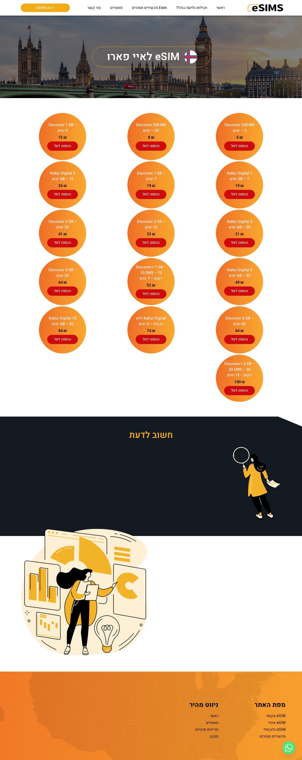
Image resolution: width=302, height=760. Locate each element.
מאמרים (116, 8)
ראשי (221, 8)
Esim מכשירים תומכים (149, 8)
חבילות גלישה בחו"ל (191, 8)
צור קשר (94, 8)
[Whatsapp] (288, 747)
